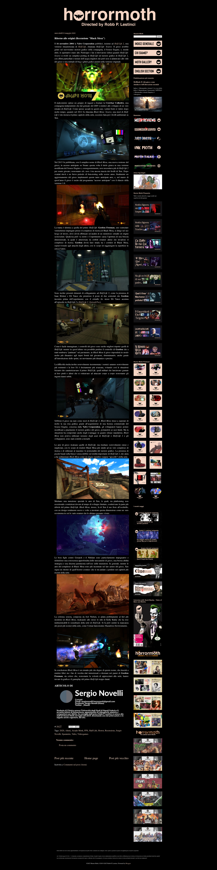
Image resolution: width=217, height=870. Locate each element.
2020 (62, 730)
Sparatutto (66, 734)
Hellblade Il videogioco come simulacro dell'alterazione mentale (146, 83)
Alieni (68, 730)
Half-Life (93, 730)
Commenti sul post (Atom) (75, 764)
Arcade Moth (77, 730)
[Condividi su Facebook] (76, 727)
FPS (86, 730)
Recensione (110, 730)
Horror (101, 730)
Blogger (128, 863)
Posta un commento (67, 745)
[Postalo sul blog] (72, 727)
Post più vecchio (119, 758)
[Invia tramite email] (69, 727)
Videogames (83, 734)
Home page (91, 758)
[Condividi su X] (74, 727)
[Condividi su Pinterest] (78, 727)
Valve (74, 734)
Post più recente (63, 758)
